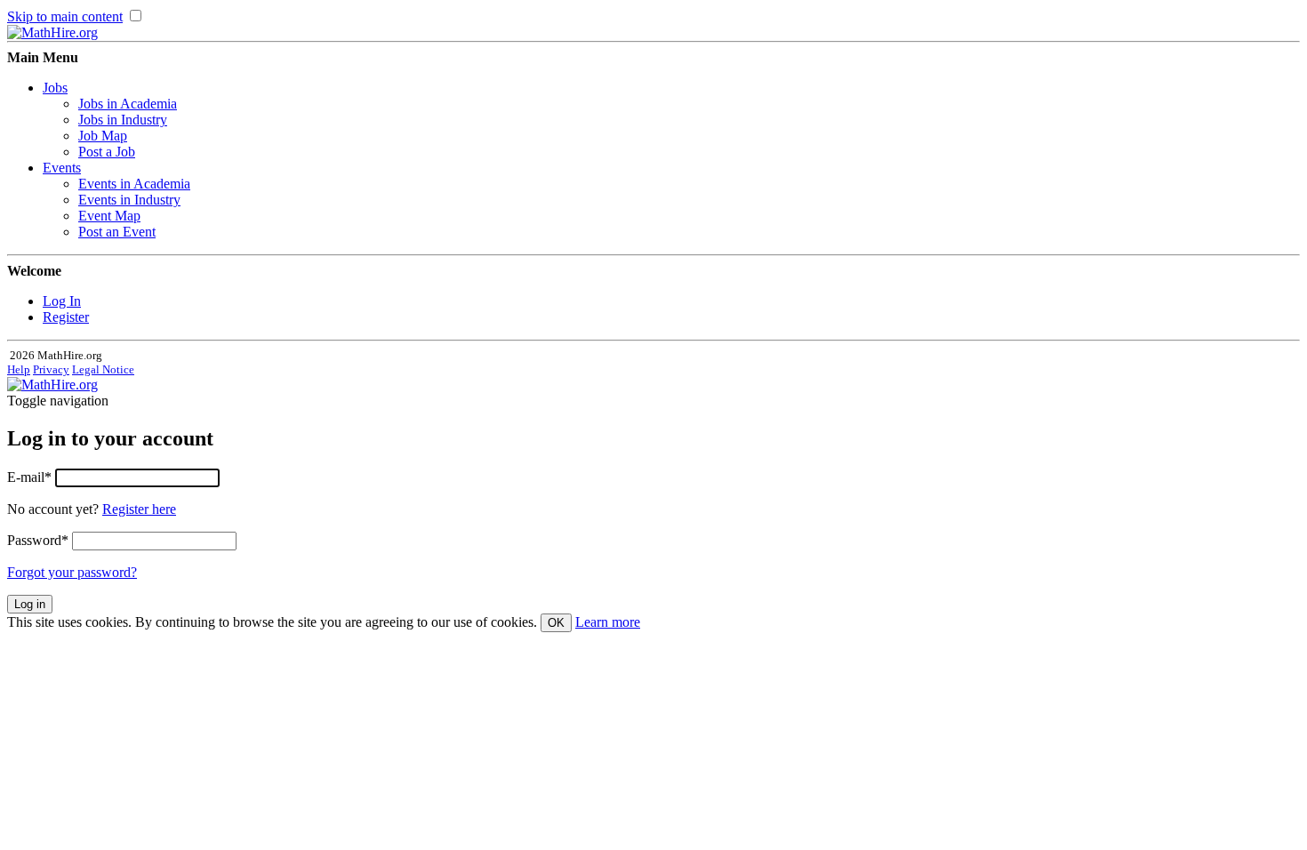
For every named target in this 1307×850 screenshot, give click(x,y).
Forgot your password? (72, 572)
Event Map (109, 215)
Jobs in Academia (127, 103)
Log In (62, 301)
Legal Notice (103, 369)
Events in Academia (134, 183)
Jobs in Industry (122, 119)
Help (18, 369)
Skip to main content (65, 16)
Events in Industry (129, 199)
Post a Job (106, 151)
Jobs (55, 87)
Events (62, 167)
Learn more (607, 621)
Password (37, 540)
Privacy (51, 369)
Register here (139, 509)
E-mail (29, 477)
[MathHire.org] (52, 32)
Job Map (102, 135)
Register (66, 317)
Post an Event (117, 231)
